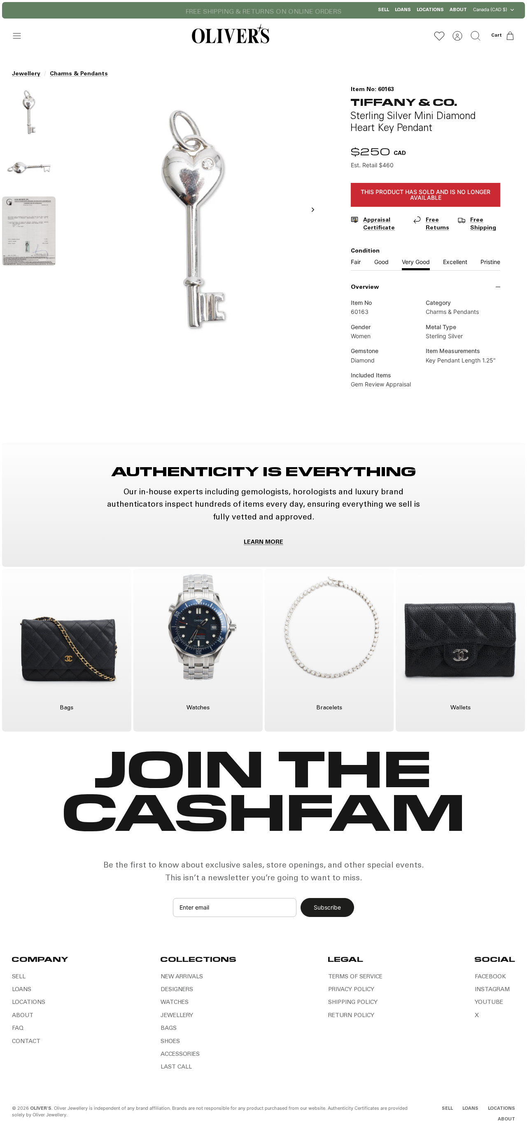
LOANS (403, 10)
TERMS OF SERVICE (355, 977)
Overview (365, 287)
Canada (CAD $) (490, 9)
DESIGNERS (177, 990)
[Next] (348, 10)
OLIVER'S (40, 1108)
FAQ (17, 1028)
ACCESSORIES (180, 1054)
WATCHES (175, 1003)
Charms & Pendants (79, 74)
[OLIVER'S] (230, 35)
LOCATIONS (430, 10)
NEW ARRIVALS (182, 977)
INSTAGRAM (492, 990)
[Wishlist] (439, 36)
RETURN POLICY (351, 1016)
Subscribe (327, 907)
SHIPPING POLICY (353, 1003)
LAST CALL (176, 1067)
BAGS (169, 1028)
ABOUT (458, 10)
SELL (383, 10)
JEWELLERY (177, 1016)
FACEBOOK (490, 977)
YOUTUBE (489, 1003)
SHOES (170, 1042)
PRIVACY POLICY (351, 990)
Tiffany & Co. (403, 101)
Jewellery (26, 74)
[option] (193, 218)
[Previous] (179, 10)
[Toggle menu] (21, 36)
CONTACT (26, 1042)
